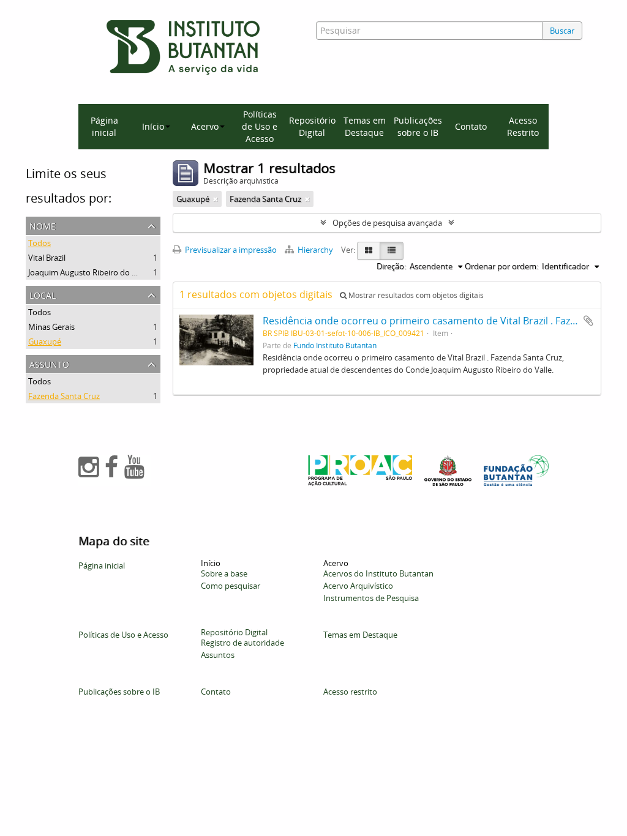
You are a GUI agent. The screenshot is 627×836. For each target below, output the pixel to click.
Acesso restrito (350, 691)
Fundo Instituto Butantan (335, 345)
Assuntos (218, 654)
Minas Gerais (51, 326)
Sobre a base (224, 573)
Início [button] (153, 126)
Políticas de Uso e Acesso (259, 126)
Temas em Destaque (365, 126)
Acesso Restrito (523, 126)
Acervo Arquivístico (358, 585)
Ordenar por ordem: (501, 266)
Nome (42, 225)
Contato (471, 126)
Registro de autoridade (242, 642)
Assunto (49, 363)
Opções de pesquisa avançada (387, 222)
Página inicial (104, 126)
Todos (39, 242)
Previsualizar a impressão (230, 249)
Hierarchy (315, 249)
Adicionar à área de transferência (588, 321)
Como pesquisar (230, 585)
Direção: (391, 266)
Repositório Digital (312, 126)
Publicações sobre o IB (418, 126)
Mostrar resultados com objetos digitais (415, 295)
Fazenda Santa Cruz (64, 395)
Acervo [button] (205, 126)
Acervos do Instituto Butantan (378, 573)
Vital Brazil (47, 257)
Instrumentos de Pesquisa (371, 597)
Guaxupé (44, 341)
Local (42, 294)
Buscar (562, 30)
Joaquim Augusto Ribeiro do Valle (88, 272)
